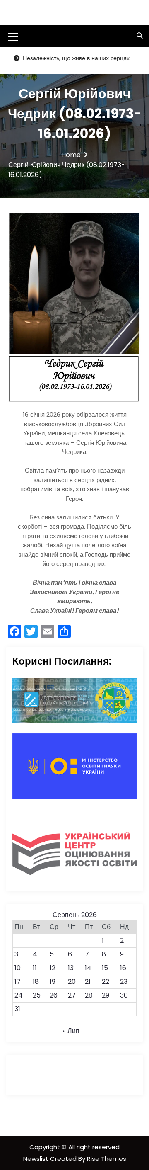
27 (72, 995)
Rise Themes (106, 1158)
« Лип (71, 1031)
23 (123, 981)
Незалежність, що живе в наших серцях (64, 58)
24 (18, 995)
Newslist (36, 1158)
